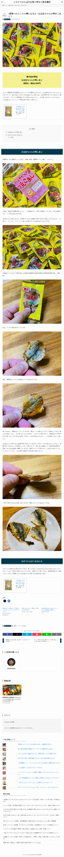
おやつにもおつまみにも (15, 135)
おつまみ (24, 625)
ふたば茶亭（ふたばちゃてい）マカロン (30, 767)
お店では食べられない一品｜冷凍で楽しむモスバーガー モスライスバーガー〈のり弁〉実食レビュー (31, 816)
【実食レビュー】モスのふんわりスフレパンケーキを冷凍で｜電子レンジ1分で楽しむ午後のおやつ (31, 800)
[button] (7, 634)
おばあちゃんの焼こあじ (15, 132)
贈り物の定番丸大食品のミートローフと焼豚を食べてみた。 (36, 749)
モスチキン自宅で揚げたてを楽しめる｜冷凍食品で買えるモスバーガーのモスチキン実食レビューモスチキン (32, 810)
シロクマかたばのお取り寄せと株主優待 (32, 2)
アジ (19, 625)
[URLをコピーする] (56, 634)
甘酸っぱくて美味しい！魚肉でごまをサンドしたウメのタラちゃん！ (11, 610)
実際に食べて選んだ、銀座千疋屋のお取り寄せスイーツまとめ (22, 842)
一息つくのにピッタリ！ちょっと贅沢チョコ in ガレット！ (35, 782)
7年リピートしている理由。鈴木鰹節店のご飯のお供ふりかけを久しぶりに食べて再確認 (29, 821)
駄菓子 (15, 625)
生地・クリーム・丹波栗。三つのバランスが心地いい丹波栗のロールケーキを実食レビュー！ (31, 825)
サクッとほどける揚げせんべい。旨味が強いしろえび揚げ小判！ (37, 753)
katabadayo (11, 668)
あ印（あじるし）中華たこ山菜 (30, 608)
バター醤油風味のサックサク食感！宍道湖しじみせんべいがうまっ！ (39, 778)
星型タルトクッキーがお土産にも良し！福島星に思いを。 (35, 744)
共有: (12, 137)
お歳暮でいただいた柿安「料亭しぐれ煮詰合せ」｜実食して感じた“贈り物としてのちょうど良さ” (31, 837)
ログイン (22, 728)
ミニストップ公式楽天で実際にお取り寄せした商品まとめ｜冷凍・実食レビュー (27, 829)
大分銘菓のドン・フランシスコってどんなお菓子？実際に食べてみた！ (39, 763)
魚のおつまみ (7, 19)
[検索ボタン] (62, 2)
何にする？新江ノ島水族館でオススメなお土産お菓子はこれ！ (37, 758)
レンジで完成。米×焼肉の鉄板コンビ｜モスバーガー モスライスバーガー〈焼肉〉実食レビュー (31, 805)
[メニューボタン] (2, 2)
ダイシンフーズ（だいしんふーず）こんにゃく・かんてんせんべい (38, 787)
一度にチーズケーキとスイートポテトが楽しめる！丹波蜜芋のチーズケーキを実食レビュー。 (31, 833)
